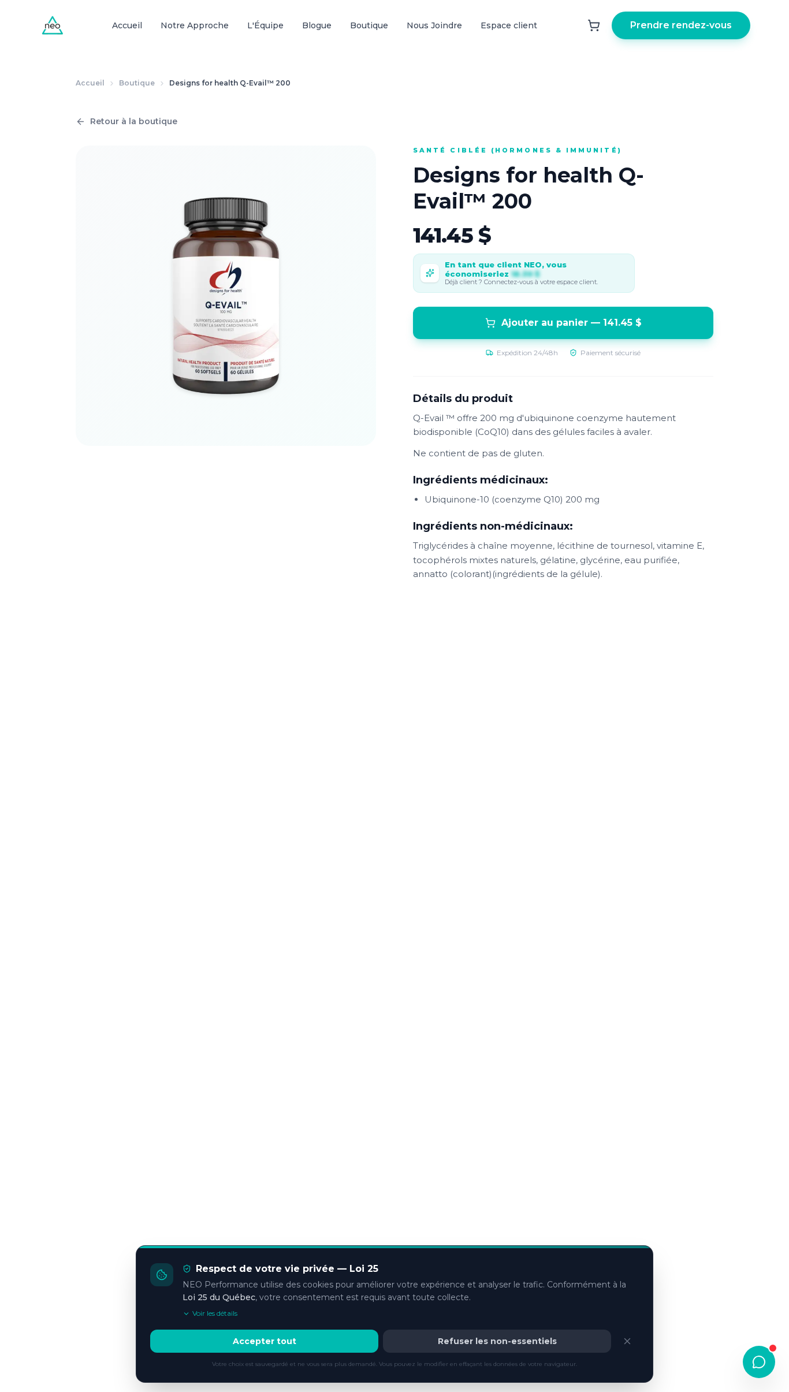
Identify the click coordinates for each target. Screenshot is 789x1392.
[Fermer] (627, 1341)
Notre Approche (195, 25)
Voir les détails (214, 1313)
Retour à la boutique (133, 121)
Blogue (317, 25)
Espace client (509, 25)
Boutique (369, 25)
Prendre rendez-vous (681, 25)
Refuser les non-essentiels (497, 1341)
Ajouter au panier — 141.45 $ (571, 322)
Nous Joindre (434, 25)
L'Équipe (265, 25)
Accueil (127, 25)
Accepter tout (264, 1341)
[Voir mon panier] (594, 25)
